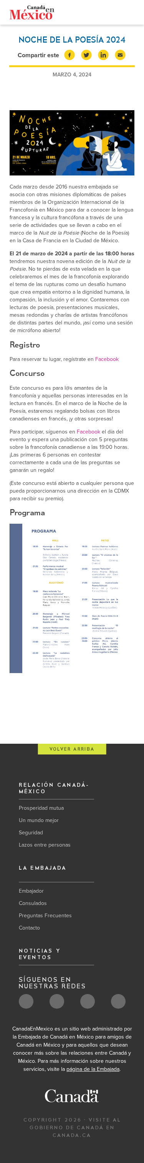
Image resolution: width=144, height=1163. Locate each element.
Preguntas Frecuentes (45, 915)
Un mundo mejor (39, 820)
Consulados (33, 903)
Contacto (29, 928)
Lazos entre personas (45, 845)
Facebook (107, 359)
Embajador (31, 891)
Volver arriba (72, 749)
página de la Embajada (92, 1069)
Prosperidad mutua (41, 808)
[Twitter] (103, 13)
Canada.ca (81, 12)
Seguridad (31, 832)
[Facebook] (115, 14)
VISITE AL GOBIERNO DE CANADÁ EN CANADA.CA (75, 1128)
